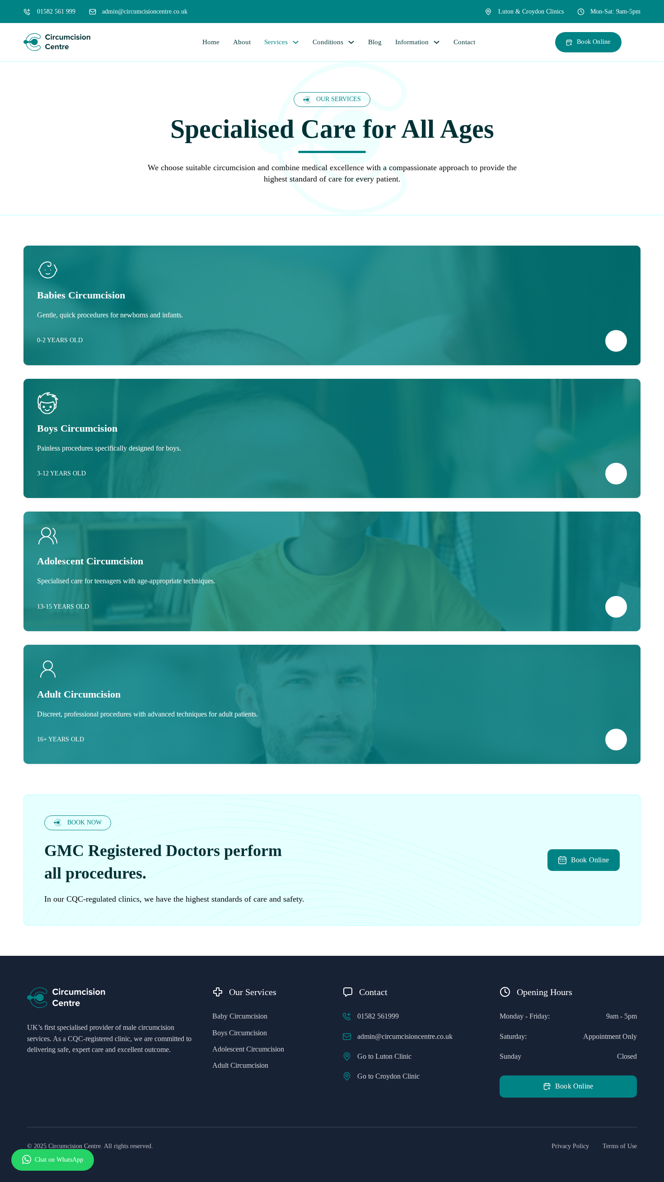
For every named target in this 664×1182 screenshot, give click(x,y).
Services (276, 42)
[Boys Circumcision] (616, 473)
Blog (375, 42)
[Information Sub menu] (436, 42)
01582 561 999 (56, 11)
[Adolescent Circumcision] (616, 607)
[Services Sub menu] (295, 42)
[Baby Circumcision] (616, 341)
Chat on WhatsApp (59, 1159)
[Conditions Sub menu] (351, 42)
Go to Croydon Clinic (388, 1076)
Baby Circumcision (239, 1016)
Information (412, 42)
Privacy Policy (570, 1146)
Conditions (328, 42)
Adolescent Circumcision (248, 1049)
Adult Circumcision (240, 1065)
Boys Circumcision (239, 1033)
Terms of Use (620, 1146)
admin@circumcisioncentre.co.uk (144, 11)
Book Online (593, 41)
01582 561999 (378, 1016)
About (242, 42)
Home (211, 42)
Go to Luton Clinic (384, 1056)
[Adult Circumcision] (616, 739)
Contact (464, 42)
